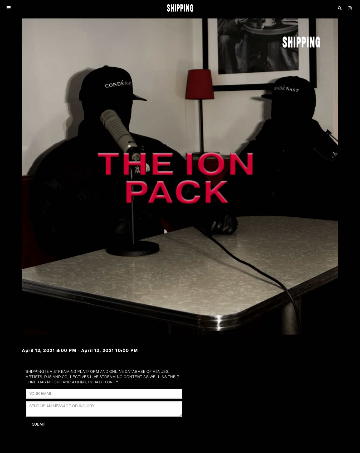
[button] (9, 8)
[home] (180, 8)
